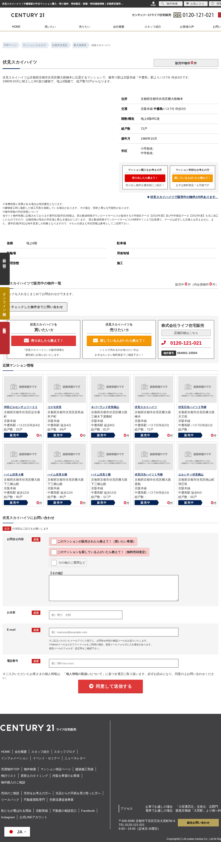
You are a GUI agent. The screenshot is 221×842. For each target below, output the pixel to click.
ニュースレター (75, 758)
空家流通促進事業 (61, 799)
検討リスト (8, 775)
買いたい (50, 26)
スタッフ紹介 (152, 26)
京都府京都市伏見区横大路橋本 (162, 98)
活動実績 (42, 810)
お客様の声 (187, 26)
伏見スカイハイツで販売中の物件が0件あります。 (184, 197)
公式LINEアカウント (33, 817)
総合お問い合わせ (198, 822)
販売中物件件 (186, 62)
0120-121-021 (186, 343)
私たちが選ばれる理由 (16, 810)
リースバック (10, 799)
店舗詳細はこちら (186, 333)
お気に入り (197, 3)
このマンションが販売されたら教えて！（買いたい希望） (96, 541)
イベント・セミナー (46, 758)
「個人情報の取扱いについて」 (84, 674)
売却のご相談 (10, 793)
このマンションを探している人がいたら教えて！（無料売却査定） (102, 552)
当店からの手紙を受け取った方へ (78, 793)
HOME (16, 26)
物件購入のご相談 (13, 782)
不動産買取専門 (34, 799)
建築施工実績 (84, 769)
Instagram (8, 817)
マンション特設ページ (56, 769)
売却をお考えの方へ (37, 793)
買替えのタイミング (34, 775)
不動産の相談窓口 (64, 810)
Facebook (88, 810)
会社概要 (118, 26)
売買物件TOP (10, 769)
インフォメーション (14, 758)
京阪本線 (152, 108)
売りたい (84, 26)
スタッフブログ (64, 751)
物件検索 (30, 769)
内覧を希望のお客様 (66, 775)
